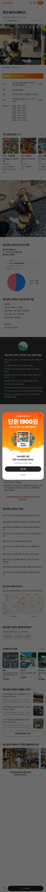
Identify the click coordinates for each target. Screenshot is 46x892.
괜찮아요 (23, 475)
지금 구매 (23, 469)
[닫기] (40, 416)
